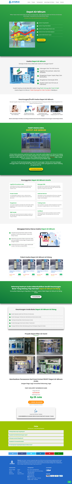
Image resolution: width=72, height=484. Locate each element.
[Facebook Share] (22, 453)
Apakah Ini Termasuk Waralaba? (17, 441)
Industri (10, 471)
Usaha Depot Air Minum (49, 2)
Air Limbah (19, 472)
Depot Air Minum (20, 473)
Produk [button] (33, 2)
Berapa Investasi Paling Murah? (16, 438)
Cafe (18, 471)
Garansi (62, 2)
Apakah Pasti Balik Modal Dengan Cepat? (18, 434)
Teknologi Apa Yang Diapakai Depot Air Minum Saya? (21, 444)
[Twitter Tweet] (13, 453)
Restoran (11, 472)
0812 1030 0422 (31, 473)
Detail (20, 274)
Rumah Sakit (11, 473)
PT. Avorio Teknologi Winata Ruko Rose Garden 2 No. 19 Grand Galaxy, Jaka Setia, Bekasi (35, 471)
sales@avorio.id (31, 476)
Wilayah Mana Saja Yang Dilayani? (17, 431)
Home (29, 2)
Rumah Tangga (12, 469)
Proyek (57, 2)
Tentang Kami (40, 2)
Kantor (18, 469)
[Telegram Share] (31, 453)
